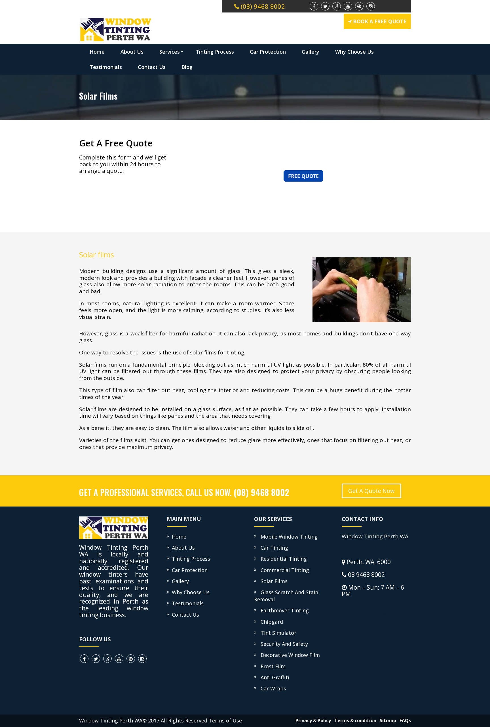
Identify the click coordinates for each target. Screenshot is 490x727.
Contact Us (152, 67)
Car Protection (268, 51)
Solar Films (273, 581)
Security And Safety (283, 643)
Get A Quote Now (371, 491)
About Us (132, 51)
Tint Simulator (277, 632)
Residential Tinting (282, 558)
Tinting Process (215, 51)
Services (169, 51)
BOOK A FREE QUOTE (380, 21)
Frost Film (272, 666)
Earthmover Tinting (283, 610)
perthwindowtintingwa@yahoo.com (374, 614)
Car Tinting (273, 547)
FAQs (404, 720)
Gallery (310, 51)
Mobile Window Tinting (288, 536)
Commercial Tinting (283, 570)
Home (97, 51)
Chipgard (270, 621)
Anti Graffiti (273, 677)
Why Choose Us (354, 51)
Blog (187, 67)
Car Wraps (272, 688)
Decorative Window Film (289, 655)
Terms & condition (354, 720)
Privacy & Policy (312, 720)
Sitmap (386, 720)
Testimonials (106, 67)
